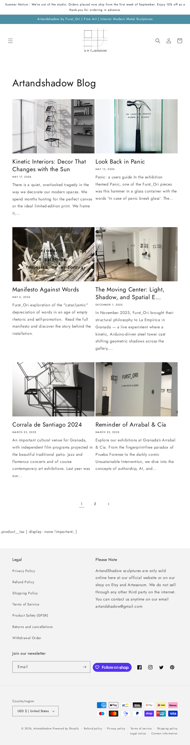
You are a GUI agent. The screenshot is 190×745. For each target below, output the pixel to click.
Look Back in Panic (120, 161)
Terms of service (141, 728)
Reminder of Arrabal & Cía (130, 424)
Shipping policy (167, 728)
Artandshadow (42, 728)
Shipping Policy (25, 593)
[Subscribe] (84, 667)
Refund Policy (23, 581)
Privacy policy (116, 728)
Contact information (164, 733)
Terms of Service (25, 604)
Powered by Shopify (66, 728)
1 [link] (82, 504)
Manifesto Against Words (45, 289)
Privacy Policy (23, 570)
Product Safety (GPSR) (30, 615)
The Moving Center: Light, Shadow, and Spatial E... (130, 293)
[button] (10, 40)
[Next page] (108, 504)
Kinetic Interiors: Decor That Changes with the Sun (49, 165)
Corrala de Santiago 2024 (47, 424)
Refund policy (93, 728)
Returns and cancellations (32, 626)
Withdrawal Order (27, 637)
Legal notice (138, 733)
